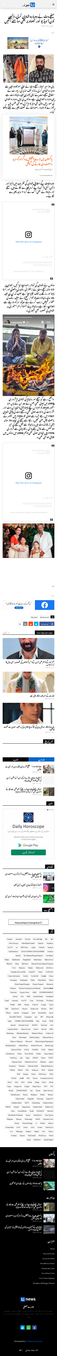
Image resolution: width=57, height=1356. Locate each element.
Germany (15, 1000)
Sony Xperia (49, 1114)
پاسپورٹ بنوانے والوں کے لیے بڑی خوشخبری (26, 1183)
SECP (27, 1102)
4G (52, 938)
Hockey (43, 1008)
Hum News (15, 1008)
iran (36, 1016)
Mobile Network (36, 1045)
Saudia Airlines (48, 1102)
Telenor (50, 1123)
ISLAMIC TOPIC (15, 1016)
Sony (13, 1110)
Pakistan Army (17, 1061)
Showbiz (34, 616)
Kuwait (43, 1028)
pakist (51, 1061)
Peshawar (35, 1069)
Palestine (22, 1065)
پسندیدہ (15, 759)
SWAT (38, 1118)
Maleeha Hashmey (23, 1033)
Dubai (33, 979)
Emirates (13, 988)
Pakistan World (33, 1065)
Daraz (51, 979)
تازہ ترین (41, 759)
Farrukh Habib (38, 996)
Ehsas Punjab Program (22, 983)
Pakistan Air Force (31, 1061)
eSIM (34, 992)
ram (31, 1090)
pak (21, 1057)
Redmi (42, 1094)
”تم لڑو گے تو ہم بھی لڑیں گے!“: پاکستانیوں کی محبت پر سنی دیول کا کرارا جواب (30, 663)
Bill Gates (25, 963)
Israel (44, 1020)
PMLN (20, 1069)
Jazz (51, 1024)
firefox (15, 996)
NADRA (35, 1049)
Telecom (18, 1118)
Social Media (22, 1110)
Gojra (51, 1004)
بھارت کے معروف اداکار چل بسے (42, 695)
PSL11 (14, 1078)
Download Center (48, 1268)
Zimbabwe (37, 1139)
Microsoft (29, 1041)
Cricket (25, 975)
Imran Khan (42, 1012)
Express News (24, 992)
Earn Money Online (47, 1263)
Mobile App (49, 1045)
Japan (10, 1020)
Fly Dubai (50, 1000)
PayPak (50, 1069)
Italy (37, 1020)
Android (41, 947)
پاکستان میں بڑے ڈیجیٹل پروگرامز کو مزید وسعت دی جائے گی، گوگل (32, 161)
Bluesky (9, 963)
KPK (51, 1028)
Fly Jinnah (39, 1000)
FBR (28, 996)
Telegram (10, 1118)
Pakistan (43, 1061)
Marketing (10, 1033)
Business (22, 967)
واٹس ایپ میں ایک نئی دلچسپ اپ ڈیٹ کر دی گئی (23, 896)
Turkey (16, 1123)
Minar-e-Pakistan (16, 1041)
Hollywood (34, 1008)
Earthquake (23, 979)
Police (34, 1073)
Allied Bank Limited (28, 943)
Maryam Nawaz (48, 1037)
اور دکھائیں (6, 632)
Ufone (25, 1127)
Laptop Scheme (13, 1028)
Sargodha (30, 1098)
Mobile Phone (23, 1045)
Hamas (27, 1004)
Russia (25, 1094)
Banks (7, 959)
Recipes (50, 1094)
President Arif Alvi (47, 1078)
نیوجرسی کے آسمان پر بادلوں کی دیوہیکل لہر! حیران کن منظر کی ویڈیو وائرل (23, 1227)
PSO (23, 1082)
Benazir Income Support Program (42, 963)
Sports (28, 1114)
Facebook (13, 992)
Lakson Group (25, 1028)
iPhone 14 (49, 1016)
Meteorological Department (44, 1041)
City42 (43, 975)
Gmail (7, 1000)
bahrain (18, 955)
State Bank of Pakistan (15, 1114)
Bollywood (44, 616)
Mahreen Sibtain (37, 1033)
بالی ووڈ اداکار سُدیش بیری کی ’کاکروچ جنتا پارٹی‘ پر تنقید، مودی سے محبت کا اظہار (29, 727)
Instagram (25, 1012)
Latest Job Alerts (49, 1258)
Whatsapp (19, 1131)
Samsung (40, 1098)
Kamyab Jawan (24, 1024)
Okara (43, 1057)
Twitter (40, 1127)
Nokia (19, 1053)
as (16, 947)
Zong (28, 1139)
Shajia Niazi (26, 1106)
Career (40, 971)
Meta (14, 1037)
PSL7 (44, 1082)
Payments (12, 1065)
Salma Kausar (15, 1094)
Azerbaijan (49, 955)
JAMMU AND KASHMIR (24, 1020)
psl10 (21, 1078)
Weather (28, 1131)
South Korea (38, 1114)
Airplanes (50, 943)
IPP (42, 1016)
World (51, 1135)
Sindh (32, 1110)
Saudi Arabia (20, 1098)
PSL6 (51, 1082)
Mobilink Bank (11, 1045)
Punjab (27, 1086)
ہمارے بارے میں (32, 1349)
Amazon (50, 947)
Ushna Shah (9, 1127)
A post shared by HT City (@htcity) (28, 271)
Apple (33, 947)
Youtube (13, 1135)
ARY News (24, 947)
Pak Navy (13, 1057)
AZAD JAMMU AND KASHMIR (32, 951)
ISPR (51, 1020)
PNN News (42, 1073)
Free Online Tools (48, 1273)
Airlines (9, 938)
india (33, 1012)
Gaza (31, 1000)
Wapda (36, 1131)
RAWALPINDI (22, 1090)
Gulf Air (35, 1004)
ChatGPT (32, 971)
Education (50, 983)
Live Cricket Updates (47, 1278)
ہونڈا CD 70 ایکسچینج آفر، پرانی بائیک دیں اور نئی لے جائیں (23, 767)
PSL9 (30, 1082)
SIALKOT (40, 1110)
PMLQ (12, 1069)
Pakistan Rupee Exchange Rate (27, 922)
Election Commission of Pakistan (29, 988)
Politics (25, 1073)
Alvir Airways (13, 943)
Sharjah (16, 1106)
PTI (52, 1086)
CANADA (49, 971)
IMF (6, 1008)
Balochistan (37, 959)
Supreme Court (48, 1118)
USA (18, 1127)
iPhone (8, 1012)
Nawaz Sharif (48, 1053)
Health (12, 1004)
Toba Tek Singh (27, 1123)
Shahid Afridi (37, 1106)
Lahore (36, 1028)
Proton (35, 1078)
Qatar (9, 1086)
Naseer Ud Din (16, 1049)
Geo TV (24, 1000)
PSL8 (37, 1082)
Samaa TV (49, 1098)
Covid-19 (34, 975)
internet (16, 1012)
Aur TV (10, 947)
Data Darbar (42, 979)
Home (52, 1248)
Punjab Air (17, 1086)
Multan (50, 1049)
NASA (26, 1049)
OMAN (35, 1057)
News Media (29, 1053)
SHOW (8, 1106)
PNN (51, 1073)
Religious (34, 1094)
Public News (37, 1086)
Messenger (22, 1037)
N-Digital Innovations (34, 1340)
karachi (13, 1024)
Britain (30, 967)
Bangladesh (27, 959)
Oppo (28, 1057)
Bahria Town (49, 959)
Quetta (38, 1090)
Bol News (50, 967)
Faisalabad (49, 996)
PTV (45, 1086)
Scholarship (36, 1102)
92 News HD (37, 938)
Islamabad (28, 1016)
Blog (17, 963)
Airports (40, 943)
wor (11, 1131)
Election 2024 (48, 988)
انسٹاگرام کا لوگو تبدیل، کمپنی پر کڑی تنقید (27, 884)
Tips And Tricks (49, 1253)
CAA (14, 967)
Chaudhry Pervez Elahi (18, 971)
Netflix (38, 1053)
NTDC (51, 1057)
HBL (19, 1004)
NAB (43, 1049)
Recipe (11, 1090)
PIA (27, 1069)
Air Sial (27, 938)
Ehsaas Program (38, 983)
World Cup (42, 1135)
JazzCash (44, 1024)
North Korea (10, 1053)
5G (46, 938)
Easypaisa (13, 979)
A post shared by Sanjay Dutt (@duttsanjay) (28, 512)
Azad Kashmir (13, 951)
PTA (16, 1082)
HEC (51, 1008)
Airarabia (19, 938)
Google (43, 1004)
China (51, 975)
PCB (43, 1069)
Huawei (24, 1008)
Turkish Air (49, 1127)
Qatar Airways (48, 1090)
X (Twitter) (31, 1135)
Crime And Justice (14, 975)
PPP (18, 1073)
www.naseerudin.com (46, 175)
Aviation (50, 951)
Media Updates (35, 1037)
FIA (22, 996)
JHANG (35, 1024)
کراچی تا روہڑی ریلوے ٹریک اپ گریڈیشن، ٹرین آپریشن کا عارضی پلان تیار (23, 778)
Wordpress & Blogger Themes (44, 1283)
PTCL (10, 1082)
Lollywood (49, 1033)
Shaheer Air (49, 1106)
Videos (51, 1131)
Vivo (43, 1131)
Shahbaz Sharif (16, 1102)
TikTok (42, 1123)
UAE (32, 1127)
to (36, 1123)
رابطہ (21, 1349)
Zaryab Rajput (48, 1139)
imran (51, 1012)
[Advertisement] (28, 47)
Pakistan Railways (47, 1065)
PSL (28, 1078)
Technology (28, 1118)
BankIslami (16, 959)
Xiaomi (22, 1135)
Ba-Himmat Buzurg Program (33, 955)
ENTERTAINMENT (46, 992)
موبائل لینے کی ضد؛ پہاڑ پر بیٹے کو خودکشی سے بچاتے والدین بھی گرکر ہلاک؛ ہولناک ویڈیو (23, 790)
